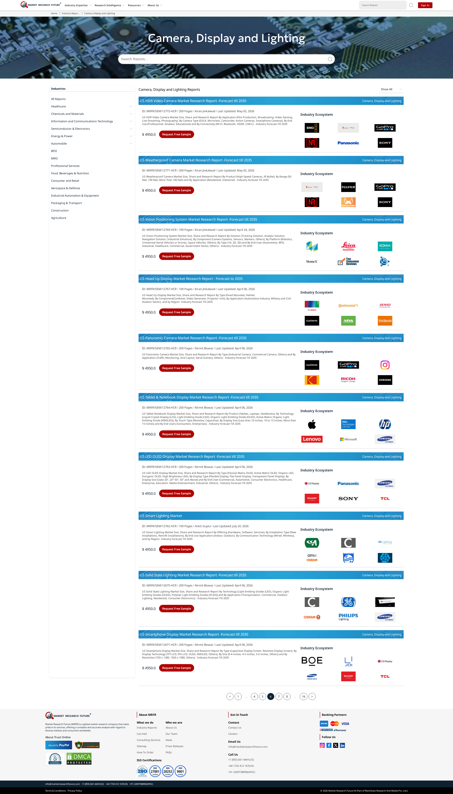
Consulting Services (148, 740)
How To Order (145, 752)
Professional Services (65, 166)
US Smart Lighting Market (161, 515)
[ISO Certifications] (161, 770)
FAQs (169, 752)
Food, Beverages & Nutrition (70, 173)
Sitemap (142, 746)
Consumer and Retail (65, 181)
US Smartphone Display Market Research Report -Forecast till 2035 (194, 634)
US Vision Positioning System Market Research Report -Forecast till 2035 (198, 219)
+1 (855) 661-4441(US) (241, 759)
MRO (54, 158)
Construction (60, 210)
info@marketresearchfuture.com (248, 746)
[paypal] (58, 745)
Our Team (171, 733)
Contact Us (234, 727)
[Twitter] (335, 745)
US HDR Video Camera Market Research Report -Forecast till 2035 (193, 100)
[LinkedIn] (342, 745)
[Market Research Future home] (42, 5)
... (246, 696)
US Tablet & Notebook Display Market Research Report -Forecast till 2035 (199, 397)
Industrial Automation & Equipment (75, 195)
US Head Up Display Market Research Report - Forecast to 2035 (191, 278)
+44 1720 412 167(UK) (241, 765)
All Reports (58, 99)
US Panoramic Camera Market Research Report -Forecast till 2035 (193, 338)
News (169, 740)
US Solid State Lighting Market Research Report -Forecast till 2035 (193, 575)
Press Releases (174, 746)
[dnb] (55, 758)
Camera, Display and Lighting (382, 101)
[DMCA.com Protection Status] (79, 758)
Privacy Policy (75, 790)
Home (54, 13)
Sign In (425, 5)
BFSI (54, 151)
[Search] (331, 59)
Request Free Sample (176, 134)
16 (303, 696)
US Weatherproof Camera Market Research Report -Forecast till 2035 (196, 160)
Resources (134, 5)
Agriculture (58, 218)
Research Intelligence (108, 5)
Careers (232, 733)
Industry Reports (71, 13)
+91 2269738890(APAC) (241, 772)
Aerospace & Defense (65, 188)
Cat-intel (142, 733)
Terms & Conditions (55, 790)
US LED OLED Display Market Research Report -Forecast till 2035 (192, 456)
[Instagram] (322, 745)
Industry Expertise (76, 5)
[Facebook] (328, 745)
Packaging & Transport (66, 203)
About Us (153, 5)
